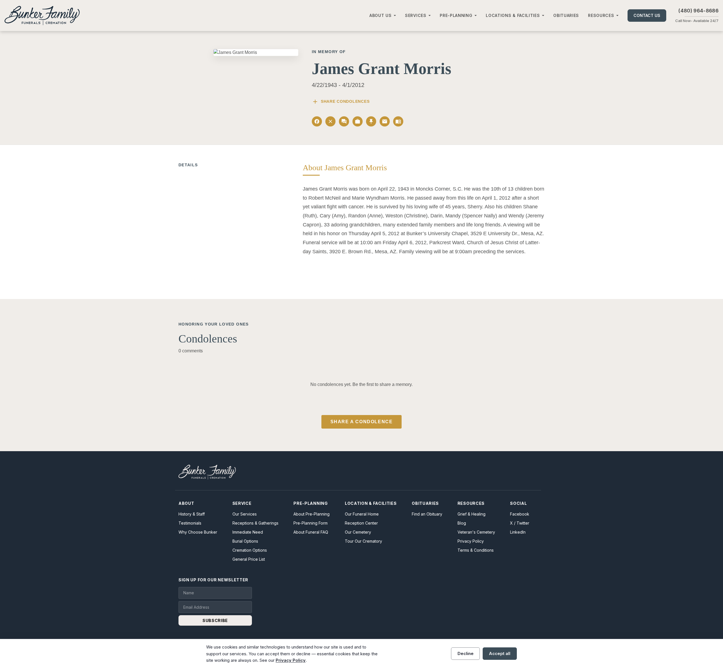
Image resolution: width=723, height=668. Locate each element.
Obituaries (566, 15)
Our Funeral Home (362, 514)
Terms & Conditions (476, 550)
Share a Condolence (361, 421)
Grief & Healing (471, 514)
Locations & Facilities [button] (513, 15)
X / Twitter (519, 523)
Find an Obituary (427, 514)
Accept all (499, 653)
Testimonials (189, 523)
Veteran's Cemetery (476, 532)
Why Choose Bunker (197, 532)
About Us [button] (380, 15)
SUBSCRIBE (215, 620)
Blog (462, 523)
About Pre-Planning (311, 514)
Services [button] (415, 15)
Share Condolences (340, 101)
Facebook (519, 514)
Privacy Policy (471, 541)
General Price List (248, 559)
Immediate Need (247, 532)
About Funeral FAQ (310, 532)
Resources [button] (601, 15)
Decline (466, 653)
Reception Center (361, 523)
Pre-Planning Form (310, 523)
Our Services (244, 514)
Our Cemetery (358, 532)
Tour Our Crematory (363, 541)
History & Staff (191, 514)
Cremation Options (249, 550)
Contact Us (646, 15)
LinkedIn (518, 532)
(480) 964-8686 (698, 11)
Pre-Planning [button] (456, 15)
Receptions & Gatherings (255, 523)
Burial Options (245, 541)
